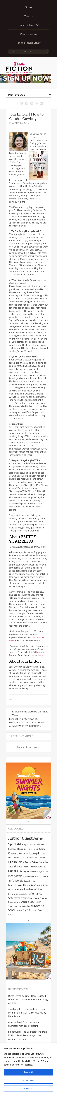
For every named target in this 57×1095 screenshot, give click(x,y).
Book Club (39, 844)
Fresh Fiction (28, 34)
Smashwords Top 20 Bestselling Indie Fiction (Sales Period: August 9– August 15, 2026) (27, 1035)
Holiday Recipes (41, 871)
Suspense (19, 910)
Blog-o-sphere (28, 844)
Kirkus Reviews (30, 881)
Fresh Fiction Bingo (28, 42)
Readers (19, 889)
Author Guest (20, 838)
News (26, 885)
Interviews (15, 875)
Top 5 (25, 910)
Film (17, 857)
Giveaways (40, 866)
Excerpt (34, 853)
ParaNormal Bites (39, 885)
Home (28, 7)
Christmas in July (32, 849)
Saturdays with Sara (20, 898)
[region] (28, 1069)
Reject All (28, 1088)
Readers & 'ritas (33, 889)
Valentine (11, 914)
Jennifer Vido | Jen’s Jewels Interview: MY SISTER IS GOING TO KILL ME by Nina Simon (27, 1012)
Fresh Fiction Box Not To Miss (32, 857)
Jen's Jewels (15, 880)
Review (11, 893)
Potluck (11, 889)
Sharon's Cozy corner (31, 902)
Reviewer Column (23, 894)
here (37, 640)
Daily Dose (22, 853)
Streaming (23, 906)
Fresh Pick (16, 862)
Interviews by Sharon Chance (35, 876)
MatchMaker (15, 885)
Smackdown (13, 906)
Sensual (35, 898)
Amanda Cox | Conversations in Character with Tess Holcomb (24, 1024)
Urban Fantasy (38, 910)
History (22, 871)
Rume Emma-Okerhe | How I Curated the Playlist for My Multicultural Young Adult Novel (28, 999)
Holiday (30, 871)
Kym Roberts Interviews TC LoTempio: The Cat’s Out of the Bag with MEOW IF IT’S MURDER (27, 722)
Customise (28, 1080)
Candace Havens (16, 849)
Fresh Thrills (28, 866)
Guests (13, 870)
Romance (36, 893)
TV (30, 910)
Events (28, 16)
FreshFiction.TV (28, 25)
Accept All (28, 1072)
